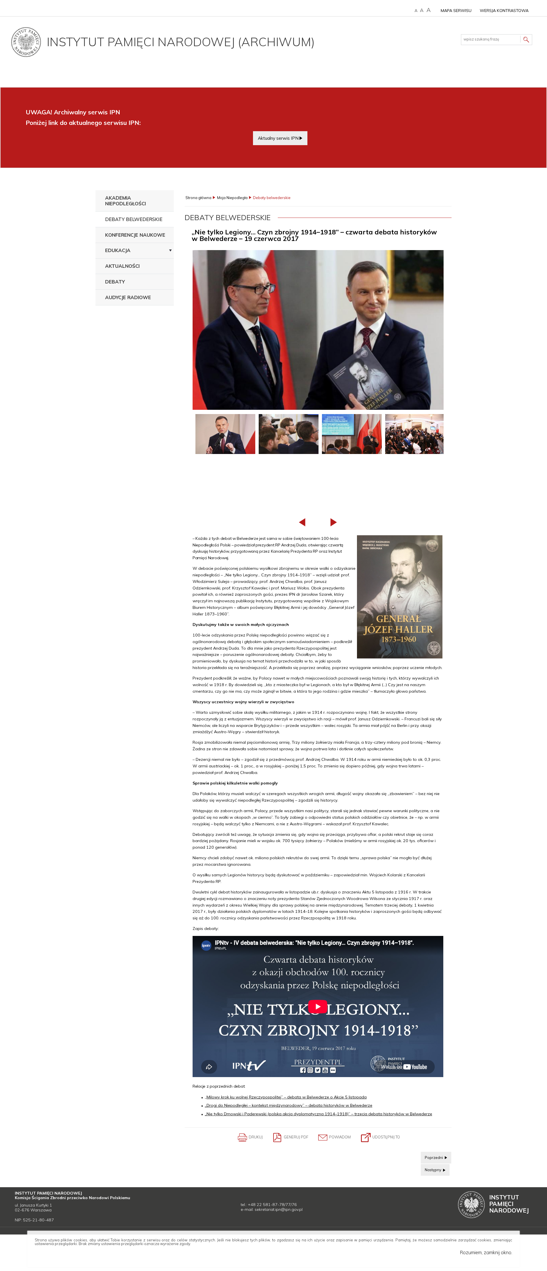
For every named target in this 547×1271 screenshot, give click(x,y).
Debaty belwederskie (133, 219)
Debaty (115, 282)
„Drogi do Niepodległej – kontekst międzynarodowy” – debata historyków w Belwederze (288, 1105)
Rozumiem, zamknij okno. (486, 1252)
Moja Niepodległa (232, 198)
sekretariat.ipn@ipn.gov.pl (279, 1209)
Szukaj (526, 40)
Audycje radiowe (128, 297)
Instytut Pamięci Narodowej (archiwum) (181, 41)
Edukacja (117, 250)
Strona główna (198, 198)
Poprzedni (432, 1156)
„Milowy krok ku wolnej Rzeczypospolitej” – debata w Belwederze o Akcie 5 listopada (286, 1097)
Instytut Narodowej (509, 1203)
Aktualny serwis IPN (278, 138)
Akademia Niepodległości (125, 200)
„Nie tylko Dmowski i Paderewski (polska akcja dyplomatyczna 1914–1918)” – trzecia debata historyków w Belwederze (318, 1113)
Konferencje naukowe (135, 235)
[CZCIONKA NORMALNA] (416, 10)
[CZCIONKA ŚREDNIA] (422, 10)
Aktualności (122, 266)
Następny (431, 1168)
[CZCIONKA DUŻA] (428, 10)
